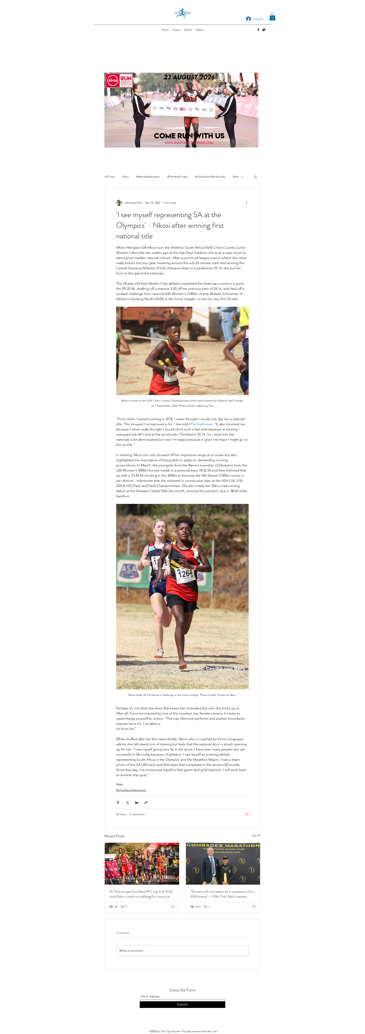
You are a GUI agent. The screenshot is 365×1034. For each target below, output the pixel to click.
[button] (272, 17)
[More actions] (246, 203)
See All (256, 835)
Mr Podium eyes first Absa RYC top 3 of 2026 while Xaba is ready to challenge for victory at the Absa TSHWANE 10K (141, 894)
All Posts (110, 176)
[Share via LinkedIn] (136, 802)
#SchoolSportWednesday (210, 176)
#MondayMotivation (148, 176)
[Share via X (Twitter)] (127, 802)
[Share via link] (146, 802)
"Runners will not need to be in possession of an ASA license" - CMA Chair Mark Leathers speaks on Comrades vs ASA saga (222, 894)
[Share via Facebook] (118, 802)
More (236, 176)
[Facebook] (258, 30)
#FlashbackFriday (177, 176)
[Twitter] (264, 30)
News (125, 176)
